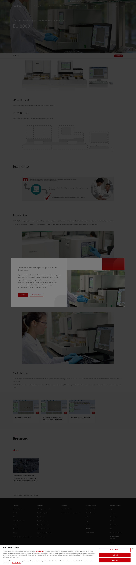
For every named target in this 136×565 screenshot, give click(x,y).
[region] (68, 555)
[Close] (133, 548)
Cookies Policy (16, 563)
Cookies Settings (115, 550)
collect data (39, 551)
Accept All (115, 560)
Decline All (115, 555)
